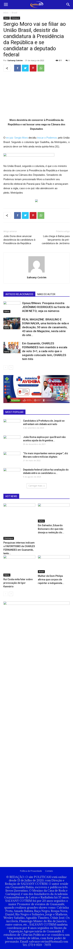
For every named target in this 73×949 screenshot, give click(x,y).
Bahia (6, 311)
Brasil (14, 12)
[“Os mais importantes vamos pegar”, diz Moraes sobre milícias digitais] (11, 456)
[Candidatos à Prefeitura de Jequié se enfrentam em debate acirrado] (11, 423)
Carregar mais (35, 485)
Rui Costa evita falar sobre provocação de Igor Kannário (18, 583)
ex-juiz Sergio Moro (17, 137)
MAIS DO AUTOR (46, 294)
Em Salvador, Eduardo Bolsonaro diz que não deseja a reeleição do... (51, 529)
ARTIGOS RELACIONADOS (19, 294)
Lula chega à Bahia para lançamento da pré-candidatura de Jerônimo (56, 240)
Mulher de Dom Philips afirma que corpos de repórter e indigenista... (51, 579)
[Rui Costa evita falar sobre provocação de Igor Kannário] (19, 566)
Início (5, 12)
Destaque (15, 18)
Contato (49, 871)
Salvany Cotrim (15, 60)
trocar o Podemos (47, 137)
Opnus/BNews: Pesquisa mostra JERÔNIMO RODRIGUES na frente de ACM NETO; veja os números (46, 307)
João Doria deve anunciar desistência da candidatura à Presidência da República (19, 240)
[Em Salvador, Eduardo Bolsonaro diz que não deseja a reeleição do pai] (54, 512)
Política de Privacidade (31, 871)
